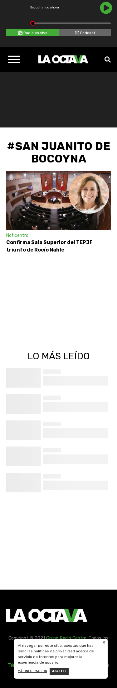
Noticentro (17, 235)
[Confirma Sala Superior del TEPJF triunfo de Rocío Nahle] (58, 200)
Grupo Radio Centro (66, 638)
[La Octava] (63, 59)
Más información (32, 671)
